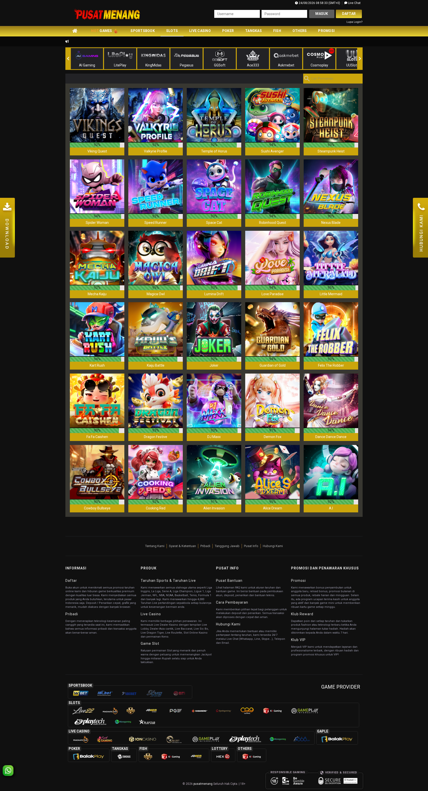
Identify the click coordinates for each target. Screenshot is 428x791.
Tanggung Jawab (227, 546)
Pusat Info (251, 546)
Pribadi (205, 546)
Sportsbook (143, 31)
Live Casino (200, 31)
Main (97, 115)
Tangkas (253, 31)
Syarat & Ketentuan (182, 546)
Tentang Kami (154, 546)
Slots (172, 31)
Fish (277, 31)
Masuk (321, 14)
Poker (228, 31)
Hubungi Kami (273, 546)
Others (300, 31)
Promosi (326, 31)
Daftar (349, 14)
